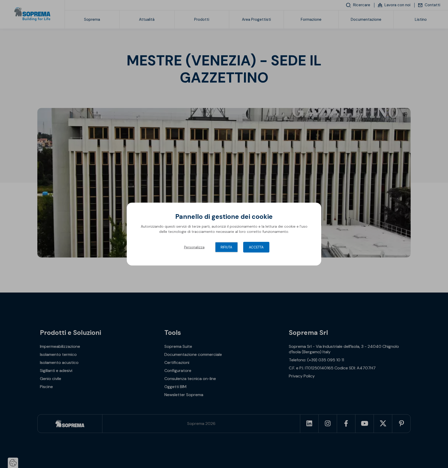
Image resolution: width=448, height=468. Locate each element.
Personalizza (194, 247)
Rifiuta (226, 247)
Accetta (256, 247)
